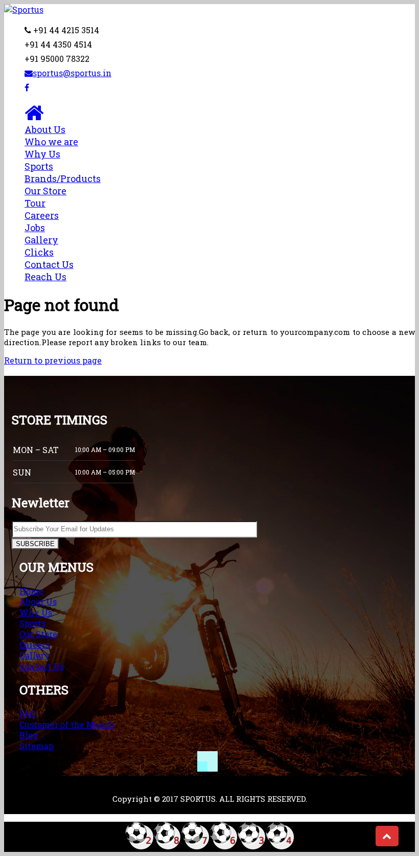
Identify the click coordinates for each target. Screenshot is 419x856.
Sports (63, 172)
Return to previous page (53, 360)
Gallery (41, 246)
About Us (51, 135)
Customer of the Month (66, 724)
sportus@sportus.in (72, 72)
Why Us (42, 154)
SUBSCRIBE (35, 544)
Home (31, 590)
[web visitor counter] (209, 846)
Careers (42, 221)
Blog (28, 735)
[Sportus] (23, 9)
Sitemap (36, 745)
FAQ (27, 713)
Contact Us (49, 270)
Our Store (38, 633)
